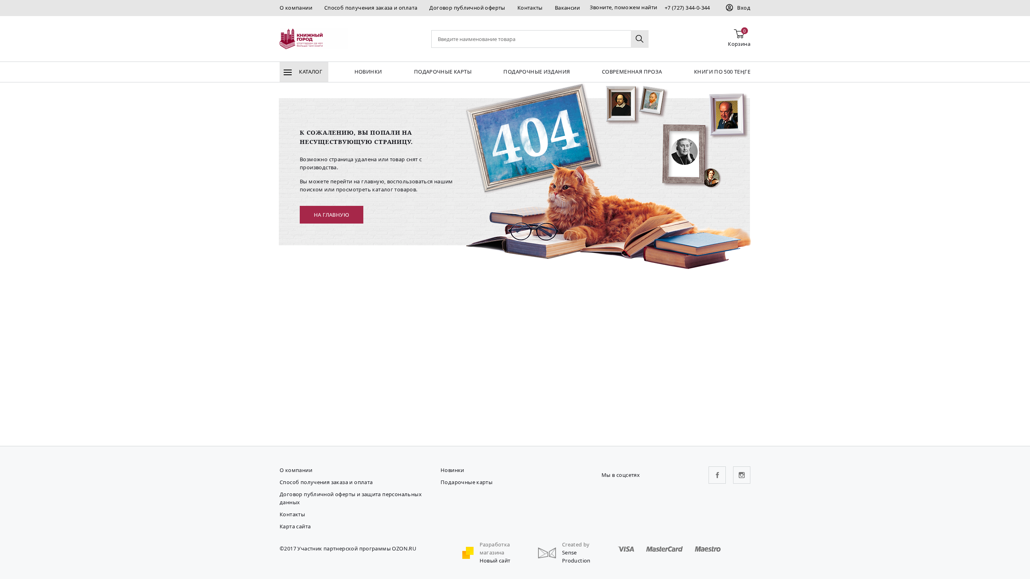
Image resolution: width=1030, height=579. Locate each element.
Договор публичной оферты (467, 7)
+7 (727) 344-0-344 (687, 7)
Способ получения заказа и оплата (370, 7)
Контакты (530, 7)
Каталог (310, 71)
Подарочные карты (443, 71)
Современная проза (632, 71)
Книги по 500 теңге (722, 71)
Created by (576, 544)
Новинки (368, 71)
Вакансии (567, 7)
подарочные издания (536, 71)
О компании (296, 7)
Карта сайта (295, 526)
